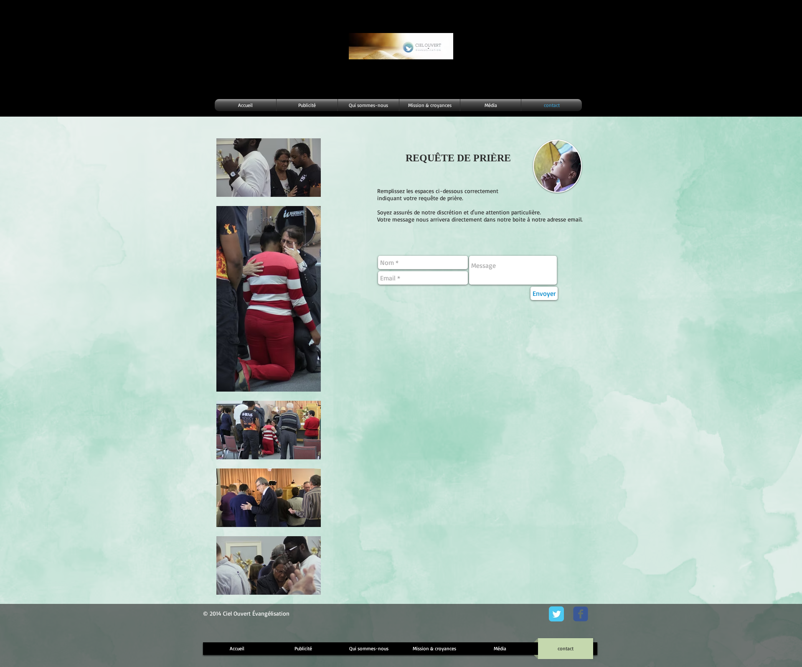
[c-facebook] (580, 613)
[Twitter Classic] (556, 613)
